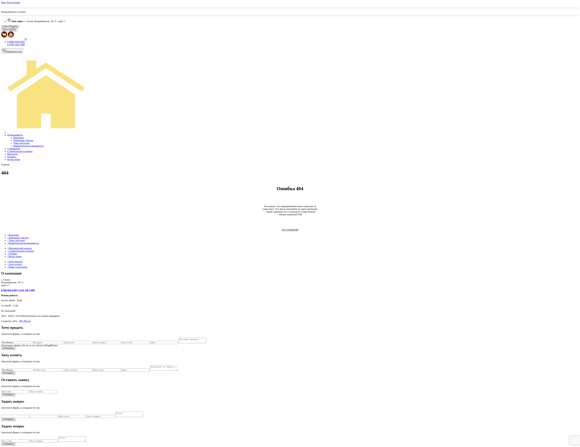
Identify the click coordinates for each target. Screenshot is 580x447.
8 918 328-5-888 (27, 290)
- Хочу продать (15, 261)
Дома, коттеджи (21, 143)
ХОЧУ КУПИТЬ (9, 30)
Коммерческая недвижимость (28, 146)
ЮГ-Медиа (25, 321)
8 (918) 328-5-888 (16, 44)
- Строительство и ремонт (20, 251)
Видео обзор (13, 159)
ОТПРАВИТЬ (8, 348)
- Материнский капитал (19, 248)
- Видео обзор (14, 256)
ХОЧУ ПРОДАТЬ (10, 27)
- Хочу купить (14, 264)
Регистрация (13, 2)
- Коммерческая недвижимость (23, 243)
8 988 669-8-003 (9, 290)
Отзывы (11, 156)
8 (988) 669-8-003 (16, 41)
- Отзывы (12, 253)
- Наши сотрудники (17, 267)
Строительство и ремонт (20, 151)
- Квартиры (13, 235)
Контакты (12, 154)
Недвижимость (15, 135)
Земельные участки (23, 140)
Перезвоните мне (14, 52)
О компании (13, 148)
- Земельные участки (18, 237)
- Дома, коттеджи (16, 240)
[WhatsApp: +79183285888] (26, 39)
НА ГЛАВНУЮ (290, 230)
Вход (3, 2)
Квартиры (18, 137)
